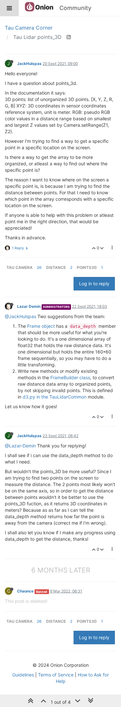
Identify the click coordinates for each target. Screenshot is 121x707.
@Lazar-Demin (20, 445)
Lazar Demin (29, 306)
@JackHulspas (20, 316)
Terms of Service (56, 674)
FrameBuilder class (70, 377)
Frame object (41, 326)
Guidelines (23, 674)
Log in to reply (94, 283)
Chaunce (25, 591)
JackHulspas (29, 63)
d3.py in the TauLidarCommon (54, 396)
